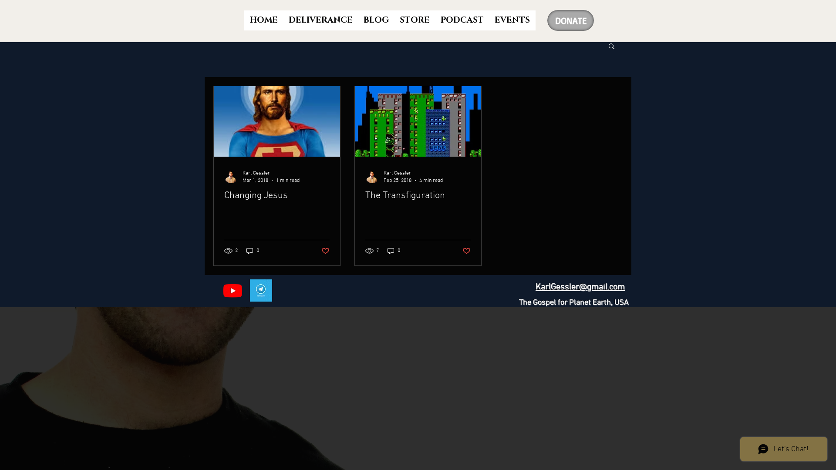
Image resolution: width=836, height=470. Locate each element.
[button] (611, 46)
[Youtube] (233, 290)
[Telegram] (261, 290)
